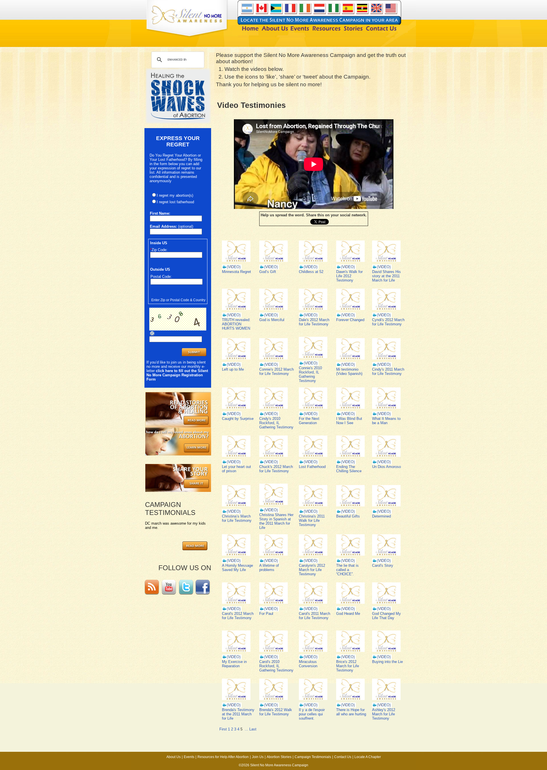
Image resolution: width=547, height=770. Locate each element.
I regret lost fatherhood (175, 202)
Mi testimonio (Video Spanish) (349, 371)
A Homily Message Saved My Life (237, 567)
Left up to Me (233, 369)
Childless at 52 (311, 272)
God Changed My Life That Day (386, 615)
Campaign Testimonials (313, 757)
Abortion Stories (279, 757)
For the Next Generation (309, 420)
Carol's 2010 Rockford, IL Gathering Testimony (276, 666)
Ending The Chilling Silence (349, 469)
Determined (381, 516)
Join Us (258, 757)
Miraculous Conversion (308, 664)
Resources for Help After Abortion (223, 757)
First (223, 729)
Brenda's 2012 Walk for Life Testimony (275, 712)
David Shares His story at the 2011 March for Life (386, 276)
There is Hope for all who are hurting (351, 712)
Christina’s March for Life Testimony (237, 518)
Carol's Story (382, 565)
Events (189, 757)
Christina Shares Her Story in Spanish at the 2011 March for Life (276, 521)
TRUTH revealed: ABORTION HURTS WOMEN (236, 324)
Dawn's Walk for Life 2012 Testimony (349, 276)
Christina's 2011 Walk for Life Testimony (312, 520)
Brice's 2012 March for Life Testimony (347, 666)
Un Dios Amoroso (386, 467)
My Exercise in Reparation (234, 664)
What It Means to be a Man (386, 420)
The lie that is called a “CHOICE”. (347, 569)
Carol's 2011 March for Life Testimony (314, 615)
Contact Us (342, 757)
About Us (173, 757)
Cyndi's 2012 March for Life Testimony (388, 322)
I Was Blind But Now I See (349, 420)
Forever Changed (350, 320)
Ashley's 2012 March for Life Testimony (383, 714)
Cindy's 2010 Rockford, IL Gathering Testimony (276, 422)
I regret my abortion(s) (175, 195)
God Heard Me (348, 613)
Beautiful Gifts (348, 516)
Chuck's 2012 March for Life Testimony (276, 469)
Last (252, 729)
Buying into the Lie (387, 662)
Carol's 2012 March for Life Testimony (238, 615)
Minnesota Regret (236, 272)
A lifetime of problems (269, 567)
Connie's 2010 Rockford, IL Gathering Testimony (310, 374)
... (246, 729)
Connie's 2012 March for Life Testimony (276, 371)
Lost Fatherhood (312, 467)
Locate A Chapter (367, 757)
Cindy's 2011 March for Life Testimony (388, 371)
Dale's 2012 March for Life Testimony (314, 322)
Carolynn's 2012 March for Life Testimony (312, 569)
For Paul (266, 613)
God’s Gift (267, 272)
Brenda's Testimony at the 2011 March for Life (238, 714)
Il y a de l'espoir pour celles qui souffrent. (312, 714)
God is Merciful (271, 320)
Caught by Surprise (238, 418)
